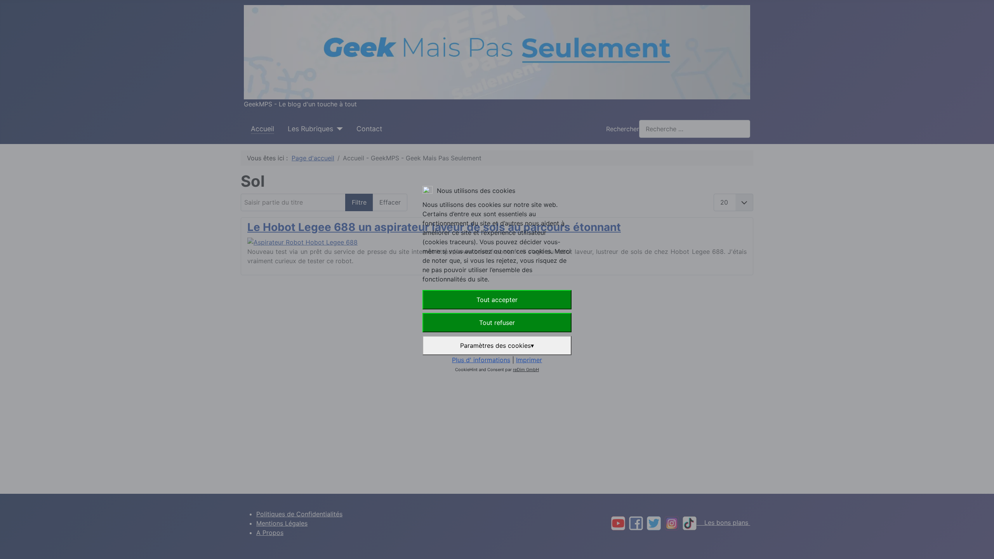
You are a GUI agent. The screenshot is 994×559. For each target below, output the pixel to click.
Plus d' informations (481, 360)
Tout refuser (497, 322)
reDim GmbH (526, 369)
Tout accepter (497, 300)
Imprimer (529, 360)
